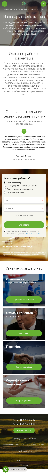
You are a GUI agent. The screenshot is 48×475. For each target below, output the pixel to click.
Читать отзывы (24, 333)
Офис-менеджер (14, 182)
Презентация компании (24, 299)
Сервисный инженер (16, 192)
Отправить (24, 224)
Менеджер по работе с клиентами (22, 186)
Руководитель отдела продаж (20, 189)
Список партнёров (24, 367)
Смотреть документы (24, 400)
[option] (24, 23)
